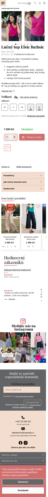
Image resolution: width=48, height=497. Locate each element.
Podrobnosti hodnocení (24, 54)
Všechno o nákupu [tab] (9, 455)
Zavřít (16, 164)
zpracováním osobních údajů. (24, 396)
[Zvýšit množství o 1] (14, 137)
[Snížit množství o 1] (7, 137)
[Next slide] (41, 26)
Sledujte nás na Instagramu (24, 327)
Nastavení (23, 482)
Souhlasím (23, 490)
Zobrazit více (6, 91)
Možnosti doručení (36, 116)
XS (3, 247)
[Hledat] (35, 3)
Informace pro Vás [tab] (9, 461)
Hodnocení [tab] (8, 188)
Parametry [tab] (8, 175)
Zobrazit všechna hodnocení (17, 270)
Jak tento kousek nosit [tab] (15, 182)
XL (15, 247)
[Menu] (3, 3)
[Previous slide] (4, 26)
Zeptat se (5, 166)
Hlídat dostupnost (24, 166)
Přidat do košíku (34, 137)
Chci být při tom (32, 402)
